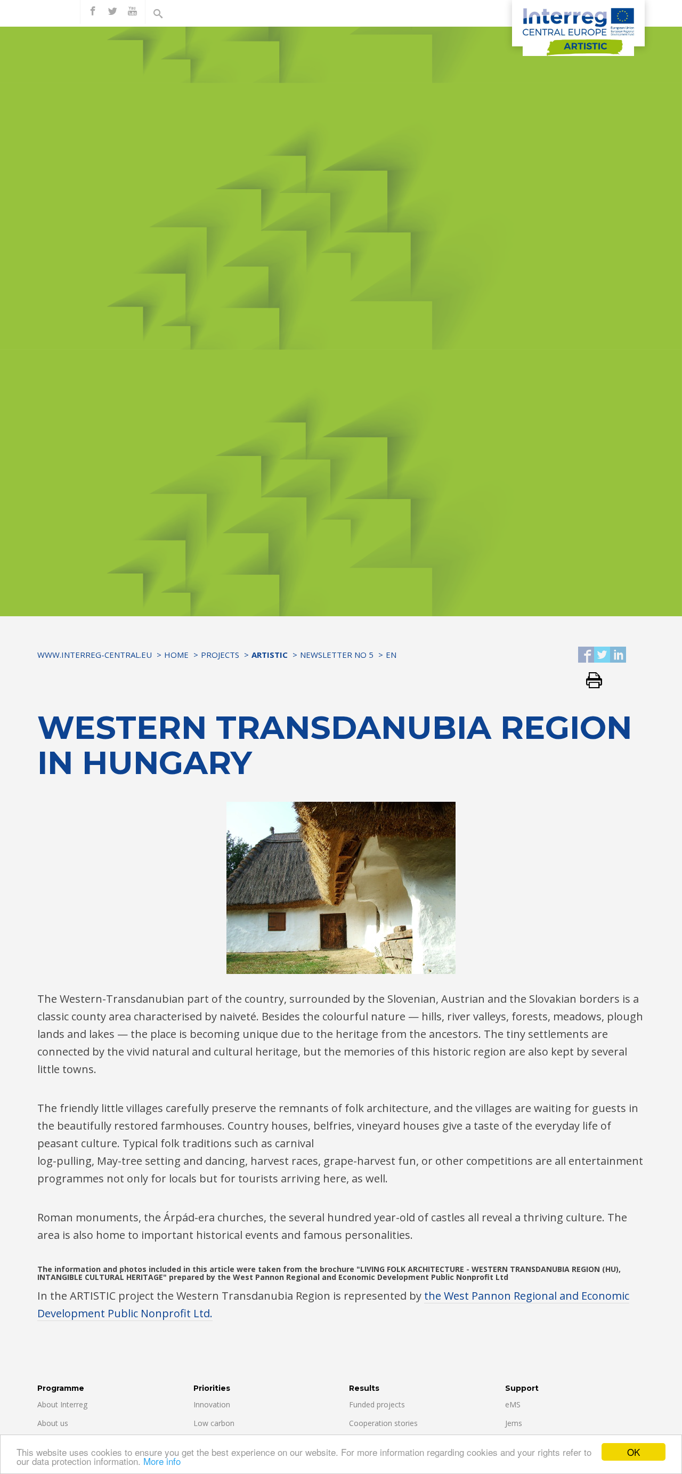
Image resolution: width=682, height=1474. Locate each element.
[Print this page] (590, 681)
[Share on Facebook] (586, 655)
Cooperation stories (383, 1423)
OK (633, 1452)
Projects (220, 654)
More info (162, 1461)
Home (176, 654)
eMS (513, 1404)
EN (391, 654)
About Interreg (62, 1404)
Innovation (211, 1404)
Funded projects (377, 1404)
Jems (513, 1423)
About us (52, 1423)
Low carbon (213, 1423)
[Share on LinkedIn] (618, 655)
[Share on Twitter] (602, 655)
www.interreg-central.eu (94, 654)
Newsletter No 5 (337, 654)
